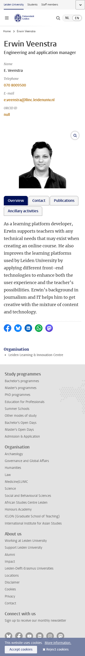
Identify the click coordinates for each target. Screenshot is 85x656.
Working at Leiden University (26, 540)
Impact (10, 561)
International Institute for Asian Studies (33, 523)
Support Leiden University (23, 547)
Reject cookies (57, 649)
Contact (10, 603)
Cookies (10, 589)
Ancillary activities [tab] (23, 210)
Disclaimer (12, 582)
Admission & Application (22, 436)
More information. (58, 643)
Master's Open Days (19, 429)
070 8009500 (15, 85)
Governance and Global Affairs (27, 461)
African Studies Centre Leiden (26, 502)
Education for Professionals (24, 402)
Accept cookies (20, 649)
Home (7, 31)
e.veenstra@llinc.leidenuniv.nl (29, 99)
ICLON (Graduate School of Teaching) (32, 516)
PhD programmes (17, 395)
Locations (12, 575)
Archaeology (14, 454)
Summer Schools (17, 409)
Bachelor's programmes (22, 381)
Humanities (13, 468)
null (7, 114)
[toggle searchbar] (58, 18)
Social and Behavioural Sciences (28, 495)
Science (10, 488)
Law (8, 475)
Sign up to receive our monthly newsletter (35, 620)
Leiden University (14, 4)
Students (32, 4)
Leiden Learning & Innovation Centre (35, 355)
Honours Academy (18, 509)
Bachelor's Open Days (20, 423)
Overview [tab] (16, 200)
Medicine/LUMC (16, 482)
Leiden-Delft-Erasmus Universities (29, 568)
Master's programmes (20, 388)
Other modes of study (21, 415)
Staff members (49, 4)
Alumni (10, 554)
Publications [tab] (64, 200)
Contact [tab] (38, 200)
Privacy (10, 596)
